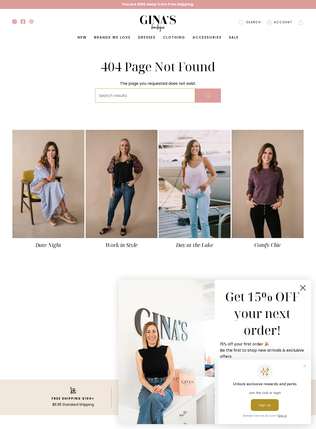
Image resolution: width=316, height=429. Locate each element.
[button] (250, 22)
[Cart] (300, 22)
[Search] (208, 96)
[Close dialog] (303, 288)
